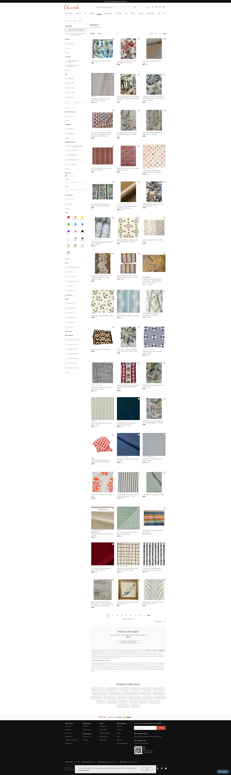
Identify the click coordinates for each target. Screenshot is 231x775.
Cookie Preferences (84, 770)
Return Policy (68, 733)
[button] (160, 7)
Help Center (68, 726)
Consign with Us (87, 736)
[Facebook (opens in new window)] (157, 768)
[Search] (135, 7)
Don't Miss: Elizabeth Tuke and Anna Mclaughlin (115, 1)
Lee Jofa (148, 650)
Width (67, 186)
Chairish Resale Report (122, 743)
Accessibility (68, 743)
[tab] (75, 43)
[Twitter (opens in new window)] (166, 768)
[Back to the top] (227, 765)
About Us (119, 726)
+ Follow (75, 29)
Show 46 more (68, 295)
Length (67, 179)
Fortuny (154, 650)
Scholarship (119, 740)
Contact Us (68, 729)
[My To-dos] (152, 7)
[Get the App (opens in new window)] (138, 750)
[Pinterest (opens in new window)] (162, 768)
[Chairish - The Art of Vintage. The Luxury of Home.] (71, 7)
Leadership (119, 729)
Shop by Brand (103, 729)
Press (118, 736)
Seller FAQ (85, 740)
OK (147, 769)
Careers (119, 733)
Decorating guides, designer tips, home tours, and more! (148, 736)
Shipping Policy (69, 736)
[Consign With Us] (156, 7)
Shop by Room (103, 740)
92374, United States (77, 146)
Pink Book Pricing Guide (71, 740)
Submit (161, 728)
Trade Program (86, 729)
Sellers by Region (104, 736)
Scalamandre (161, 650)
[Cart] (163, 7)
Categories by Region (105, 733)
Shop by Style (103, 726)
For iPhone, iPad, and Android (141, 743)
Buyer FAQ (85, 726)
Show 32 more (68, 331)
